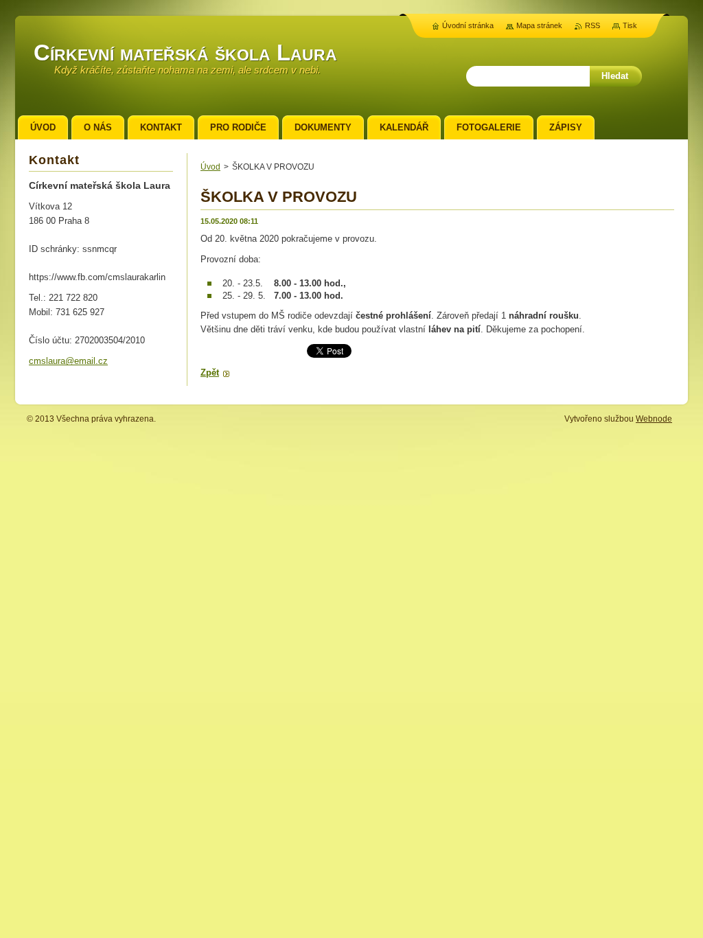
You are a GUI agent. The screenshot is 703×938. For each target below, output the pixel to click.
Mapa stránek (539, 25)
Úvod (210, 167)
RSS (592, 25)
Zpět (209, 372)
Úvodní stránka (468, 25)
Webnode (654, 419)
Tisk (630, 25)
